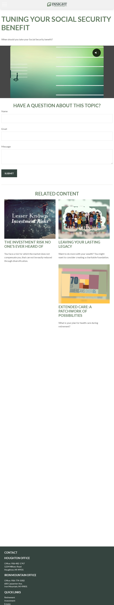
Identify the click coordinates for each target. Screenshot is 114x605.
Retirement (9, 597)
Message (6, 146)
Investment (9, 600)
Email (4, 128)
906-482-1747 (18, 563)
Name (4, 111)
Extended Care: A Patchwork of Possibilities (75, 311)
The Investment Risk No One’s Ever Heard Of (27, 244)
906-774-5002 (18, 580)
